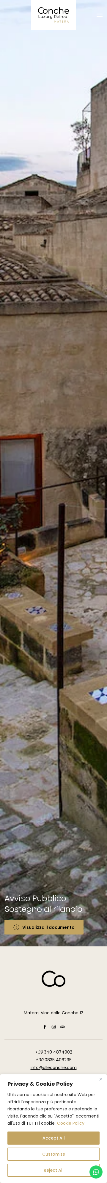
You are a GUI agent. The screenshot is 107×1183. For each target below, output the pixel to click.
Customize (53, 1154)
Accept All (54, 1138)
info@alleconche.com (54, 1068)
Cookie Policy (70, 1123)
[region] (53, 1128)
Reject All (54, 1170)
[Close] (100, 1079)
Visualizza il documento (48, 927)
